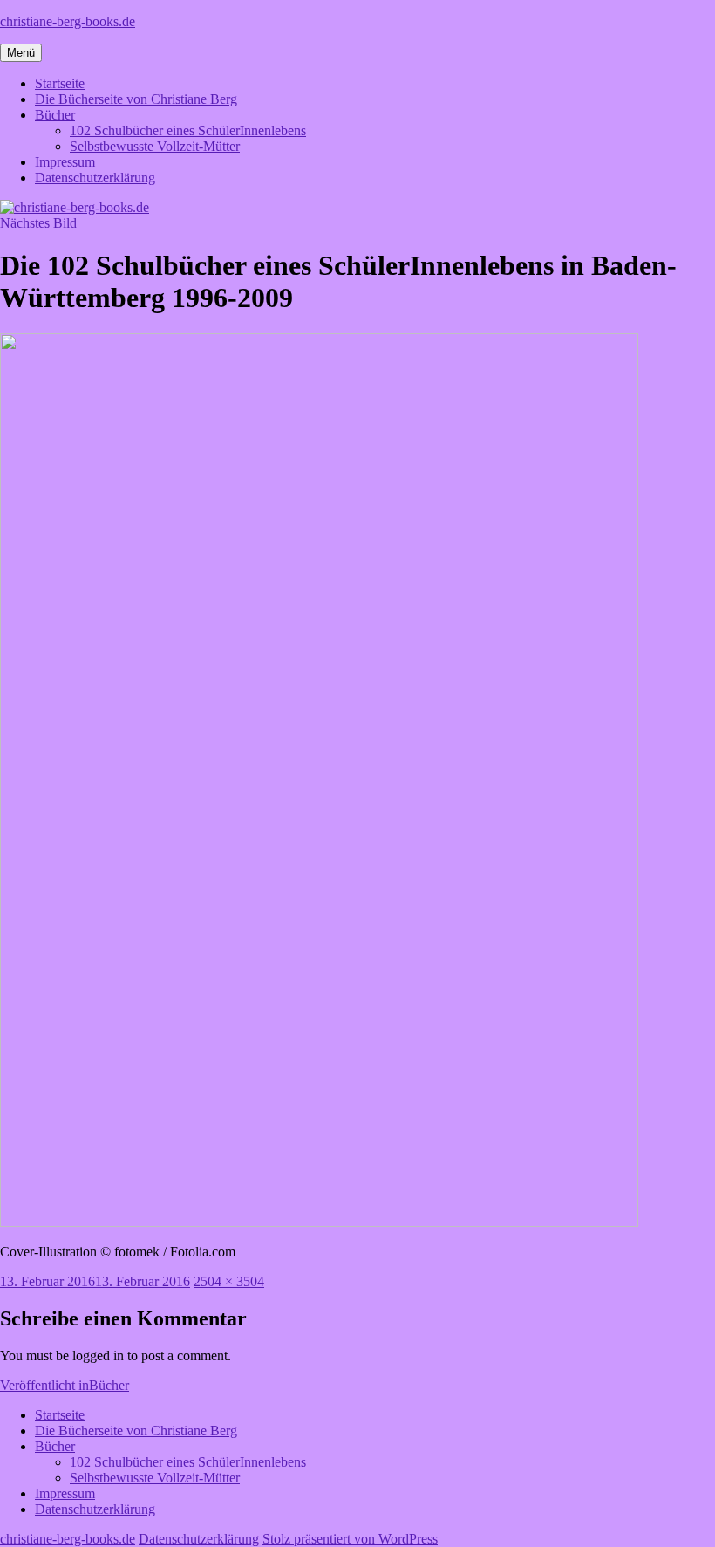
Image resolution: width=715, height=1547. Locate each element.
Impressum (65, 161)
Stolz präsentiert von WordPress (350, 1538)
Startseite (60, 83)
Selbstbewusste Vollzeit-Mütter (155, 146)
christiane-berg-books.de (67, 21)
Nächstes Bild (38, 223)
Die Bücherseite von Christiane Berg (136, 99)
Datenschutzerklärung (95, 177)
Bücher (55, 114)
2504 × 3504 (229, 1281)
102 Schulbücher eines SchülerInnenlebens (188, 130)
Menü (21, 52)
